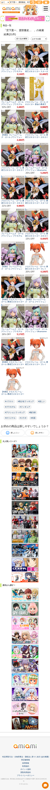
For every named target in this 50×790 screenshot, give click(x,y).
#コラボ (23, 418)
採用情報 (25, 763)
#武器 (33, 418)
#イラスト (9, 401)
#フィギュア (25, 407)
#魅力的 (32, 412)
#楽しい (41, 401)
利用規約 (25, 766)
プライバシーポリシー (25, 775)
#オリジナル (10, 418)
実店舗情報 (25, 760)
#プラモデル (10, 407)
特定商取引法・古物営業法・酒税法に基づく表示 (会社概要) (25, 757)
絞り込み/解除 (21, 39)
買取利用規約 (25, 772)
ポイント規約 (25, 769)
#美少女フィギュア (26, 401)
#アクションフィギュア (15, 412)
